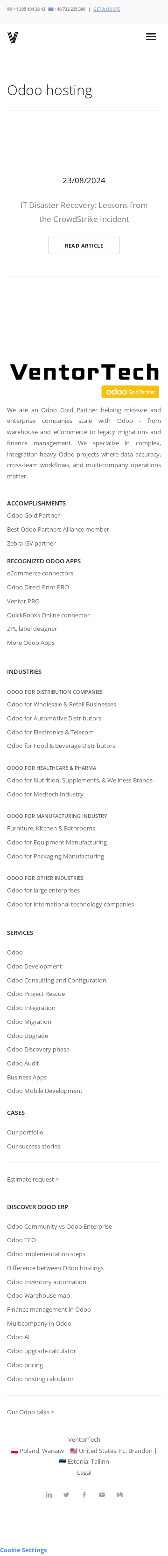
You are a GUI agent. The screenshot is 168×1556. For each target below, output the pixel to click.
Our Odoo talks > (30, 1412)
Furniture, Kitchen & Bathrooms (51, 828)
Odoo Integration (31, 1007)
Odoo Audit (23, 1063)
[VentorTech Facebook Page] (84, 1495)
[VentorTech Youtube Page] (101, 1495)
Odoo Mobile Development (45, 1090)
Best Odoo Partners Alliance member (58, 529)
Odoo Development (34, 966)
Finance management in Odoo (49, 1309)
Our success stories (33, 1146)
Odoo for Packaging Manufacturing (55, 856)
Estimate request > (33, 1179)
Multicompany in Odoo (39, 1323)
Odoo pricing (25, 1365)
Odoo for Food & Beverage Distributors (61, 745)
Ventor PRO (23, 601)
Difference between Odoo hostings (55, 1268)
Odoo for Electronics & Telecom (50, 732)
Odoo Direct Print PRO (38, 587)
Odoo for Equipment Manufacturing (57, 842)
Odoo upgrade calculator (41, 1351)
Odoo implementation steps (46, 1254)
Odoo (15, 952)
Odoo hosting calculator (40, 1379)
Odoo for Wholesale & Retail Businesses (61, 704)
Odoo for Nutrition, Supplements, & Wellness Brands (80, 780)
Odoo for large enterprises (43, 890)
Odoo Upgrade (27, 1035)
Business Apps (27, 1077)
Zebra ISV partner (31, 543)
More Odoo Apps (31, 642)
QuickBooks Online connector (48, 615)
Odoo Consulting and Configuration (56, 980)
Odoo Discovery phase (38, 1049)
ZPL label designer (32, 628)
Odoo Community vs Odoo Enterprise (59, 1226)
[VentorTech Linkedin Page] (48, 1495)
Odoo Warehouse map (38, 1295)
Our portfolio (25, 1132)
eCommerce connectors (40, 573)
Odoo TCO (21, 1240)
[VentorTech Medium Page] (119, 1495)
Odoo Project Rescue (36, 993)
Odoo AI (18, 1337)
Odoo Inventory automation (46, 1282)
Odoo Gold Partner (69, 410)
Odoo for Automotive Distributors (54, 718)
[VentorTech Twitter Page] (66, 1495)
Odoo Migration (29, 1021)
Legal (84, 1472)
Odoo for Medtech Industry (45, 794)
